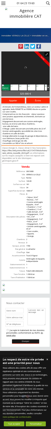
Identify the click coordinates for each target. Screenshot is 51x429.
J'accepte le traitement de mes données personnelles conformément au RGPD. (25, 331)
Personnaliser (36, 424)
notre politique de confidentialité (17, 417)
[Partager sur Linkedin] (26, 46)
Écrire (38, 100)
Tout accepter (14, 424)
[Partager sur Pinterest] (20, 46)
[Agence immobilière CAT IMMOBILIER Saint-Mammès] (25, 27)
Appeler (13, 100)
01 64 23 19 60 (25, 3)
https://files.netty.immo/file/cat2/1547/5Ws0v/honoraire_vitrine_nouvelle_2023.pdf (24, 151)
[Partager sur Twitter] (32, 46)
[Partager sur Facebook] (38, 46)
